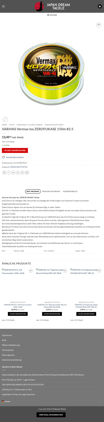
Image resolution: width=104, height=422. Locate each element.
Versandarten (8, 350)
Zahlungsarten (8, 355)
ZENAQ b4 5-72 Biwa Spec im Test (17, 389)
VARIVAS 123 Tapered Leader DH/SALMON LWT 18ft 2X (86, 306)
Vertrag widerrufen (51, 415)
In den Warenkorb (14, 150)
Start (4, 125)
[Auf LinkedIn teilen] (27, 173)
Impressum (7, 335)
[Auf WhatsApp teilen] (4, 173)
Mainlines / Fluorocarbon (29, 125)
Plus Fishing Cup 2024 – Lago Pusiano (18, 379)
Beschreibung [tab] (33, 191)
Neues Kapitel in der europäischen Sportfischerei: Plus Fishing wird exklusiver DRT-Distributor (43, 374)
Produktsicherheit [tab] (51, 191)
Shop (12, 125)
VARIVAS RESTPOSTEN (54, 125)
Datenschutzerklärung (11, 360)
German (7, 401)
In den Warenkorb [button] (18, 314)
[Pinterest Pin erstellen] (22, 173)
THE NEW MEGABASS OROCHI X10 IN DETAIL (23, 384)
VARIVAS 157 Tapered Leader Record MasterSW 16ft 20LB (52, 306)
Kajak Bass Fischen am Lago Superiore (18, 394)
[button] (3, 6)
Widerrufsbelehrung (11, 345)
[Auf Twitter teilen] (13, 173)
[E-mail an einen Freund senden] (18, 173)
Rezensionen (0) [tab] (70, 191)
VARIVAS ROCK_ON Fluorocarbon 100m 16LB (18, 306)
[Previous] (2, 296)
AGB (4, 340)
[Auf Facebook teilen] (9, 173)
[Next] (102, 296)
